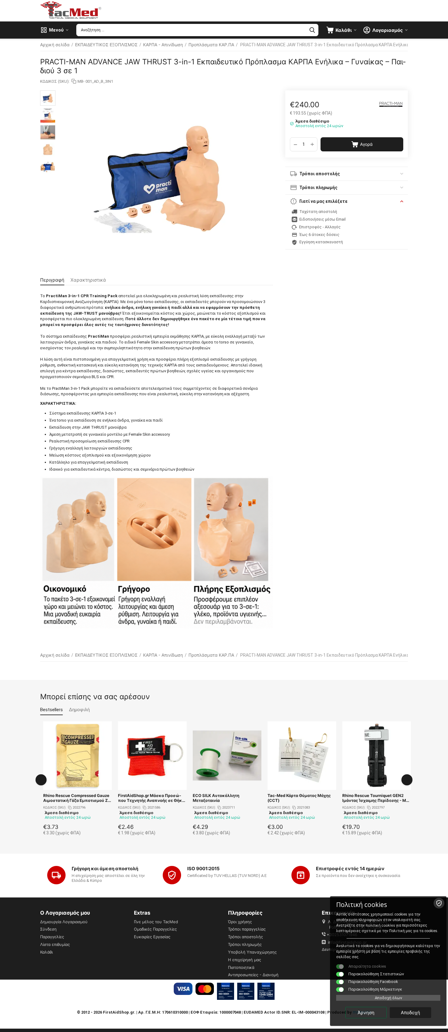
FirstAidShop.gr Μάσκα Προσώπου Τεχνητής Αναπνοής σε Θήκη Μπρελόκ (151, 798)
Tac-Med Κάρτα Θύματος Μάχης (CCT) (299, 798)
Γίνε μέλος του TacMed (156, 921)
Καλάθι (46, 952)
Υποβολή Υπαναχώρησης (252, 952)
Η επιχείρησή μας (244, 959)
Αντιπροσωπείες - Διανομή (253, 974)
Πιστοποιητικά (241, 967)
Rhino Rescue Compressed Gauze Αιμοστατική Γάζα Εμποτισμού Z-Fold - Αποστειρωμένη (76, 798)
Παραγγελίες (52, 936)
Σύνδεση (48, 929)
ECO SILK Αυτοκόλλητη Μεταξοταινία (216, 798)
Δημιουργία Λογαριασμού (64, 921)
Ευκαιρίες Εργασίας (152, 936)
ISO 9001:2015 (203, 868)
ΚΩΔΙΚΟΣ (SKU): (55, 81)
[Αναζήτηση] (312, 30)
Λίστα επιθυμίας (55, 944)
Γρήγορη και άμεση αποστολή (105, 868)
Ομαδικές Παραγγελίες (155, 929)
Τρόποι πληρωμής (245, 944)
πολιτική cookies (380, 925)
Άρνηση (366, 1012)
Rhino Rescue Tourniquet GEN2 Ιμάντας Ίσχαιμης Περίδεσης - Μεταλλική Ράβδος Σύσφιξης (376, 798)
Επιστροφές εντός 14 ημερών (350, 868)
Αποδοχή (410, 1012)
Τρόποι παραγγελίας (247, 929)
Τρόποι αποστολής (245, 936)
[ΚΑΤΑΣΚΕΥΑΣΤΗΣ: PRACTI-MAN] (391, 104)
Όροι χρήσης (240, 921)
